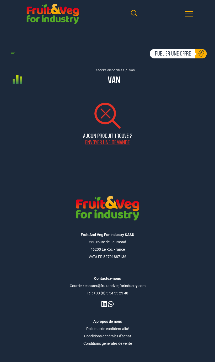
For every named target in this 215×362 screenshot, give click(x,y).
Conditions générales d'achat (107, 336)
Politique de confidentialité (107, 329)
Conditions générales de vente (107, 343)
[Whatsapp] (111, 304)
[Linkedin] (104, 304)
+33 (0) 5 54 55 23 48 (111, 293)
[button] (189, 14)
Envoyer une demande (107, 142)
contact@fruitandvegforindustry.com (115, 286)
